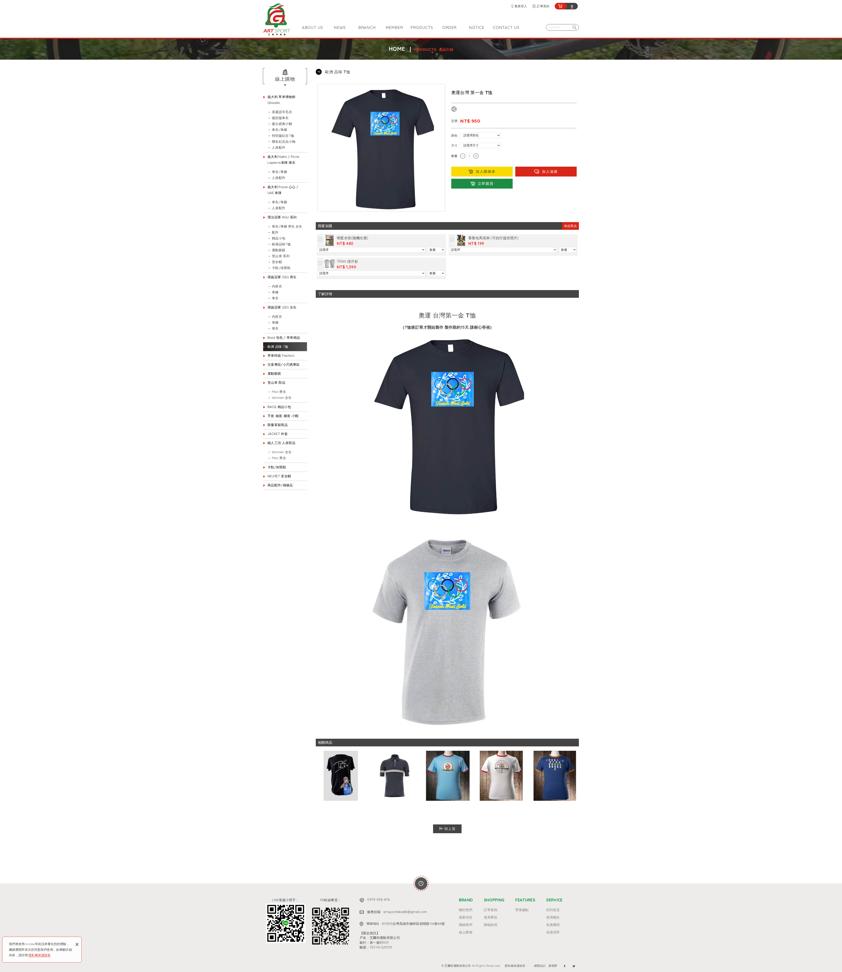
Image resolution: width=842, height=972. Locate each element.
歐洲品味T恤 (281, 244)
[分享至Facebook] (564, 966)
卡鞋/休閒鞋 (281, 268)
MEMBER (394, 27)
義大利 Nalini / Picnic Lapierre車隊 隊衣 (284, 160)
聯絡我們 (465, 925)
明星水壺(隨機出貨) (352, 238)
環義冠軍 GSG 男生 (282, 277)
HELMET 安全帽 (279, 476)
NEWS (340, 27)
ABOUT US (312, 27)
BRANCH (367, 27)
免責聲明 (553, 925)
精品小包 (278, 238)
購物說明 (490, 925)
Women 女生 (282, 398)
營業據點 (522, 910)
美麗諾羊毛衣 (282, 112)
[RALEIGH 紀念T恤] (501, 777)
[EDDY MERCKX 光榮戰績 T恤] (555, 777)
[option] (340, 777)
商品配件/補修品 (280, 485)
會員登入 (520, 6)
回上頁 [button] (450, 829)
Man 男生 (279, 392)
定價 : (455, 121)
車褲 (275, 292)
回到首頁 (553, 910)
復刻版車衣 (280, 118)
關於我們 (465, 910)
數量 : (455, 156)
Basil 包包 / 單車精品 (284, 337)
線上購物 (465, 932)
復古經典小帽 (282, 124)
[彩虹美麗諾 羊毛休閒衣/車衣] (394, 777)
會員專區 (490, 917)
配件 (275, 232)
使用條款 (553, 917)
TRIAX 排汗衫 (347, 261)
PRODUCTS (421, 27)
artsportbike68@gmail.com (405, 912)
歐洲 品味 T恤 (278, 346)
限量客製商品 (278, 425)
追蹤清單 (553, 932)
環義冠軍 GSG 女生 (282, 307)
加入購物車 (486, 171)
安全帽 (277, 262)
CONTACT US (506, 27)
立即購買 (486, 183)
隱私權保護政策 (39, 955)
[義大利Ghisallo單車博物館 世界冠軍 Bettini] (341, 777)
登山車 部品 (276, 382)
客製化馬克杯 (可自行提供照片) (493, 238)
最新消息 (465, 917)
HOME (397, 49)
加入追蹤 (550, 171)
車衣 (275, 298)
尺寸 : (455, 145)
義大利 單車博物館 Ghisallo (281, 100)
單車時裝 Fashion (281, 355)
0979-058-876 (378, 899)
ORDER (449, 27)
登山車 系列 (281, 256)
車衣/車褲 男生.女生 (287, 226)
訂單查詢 (543, 6)
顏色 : (455, 135)
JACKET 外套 (278, 434)
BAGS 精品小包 (279, 407)
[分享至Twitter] (574, 966)
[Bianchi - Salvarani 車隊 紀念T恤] (448, 777)
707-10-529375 (381, 947)
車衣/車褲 (279, 130)
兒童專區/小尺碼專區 (284, 364)
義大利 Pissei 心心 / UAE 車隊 (283, 190)
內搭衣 (277, 286)
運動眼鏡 (278, 250)
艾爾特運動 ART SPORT (277, 19)
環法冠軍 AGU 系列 (282, 217)
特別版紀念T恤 (283, 136)
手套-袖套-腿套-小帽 (283, 416)
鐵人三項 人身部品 (281, 443)
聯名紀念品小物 (283, 141)
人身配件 (278, 147)
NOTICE (476, 27)
